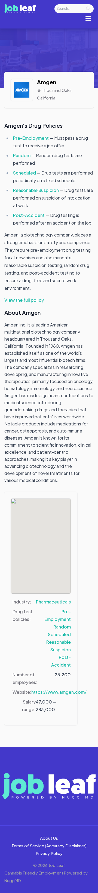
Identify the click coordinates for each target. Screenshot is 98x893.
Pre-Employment (31, 138)
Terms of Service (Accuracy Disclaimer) (49, 845)
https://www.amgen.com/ (59, 692)
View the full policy (24, 300)
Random (22, 155)
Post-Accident (29, 215)
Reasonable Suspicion (36, 190)
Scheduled (25, 173)
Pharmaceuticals (53, 602)
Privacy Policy (49, 853)
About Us (49, 838)
